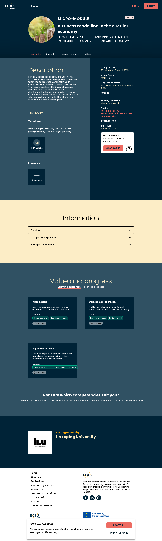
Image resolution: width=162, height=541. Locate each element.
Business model (115, 318)
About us (35, 477)
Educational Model (41, 505)
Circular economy (110, 111)
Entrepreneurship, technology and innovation (116, 114)
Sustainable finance (59, 318)
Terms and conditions (43, 493)
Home (33, 472)
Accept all (119, 525)
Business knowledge (98, 318)
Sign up (151, 6)
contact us (113, 148)
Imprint (34, 501)
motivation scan (38, 400)
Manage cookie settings (44, 532)
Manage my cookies (42, 485)
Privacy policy (38, 497)
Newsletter (36, 489)
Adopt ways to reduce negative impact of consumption (55, 367)
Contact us (37, 481)
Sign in (135, 6)
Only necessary (119, 532)
